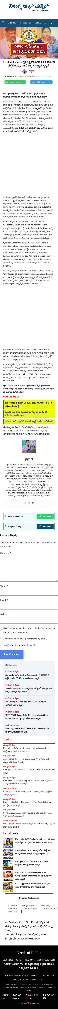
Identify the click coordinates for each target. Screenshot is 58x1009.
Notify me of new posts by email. (19, 645)
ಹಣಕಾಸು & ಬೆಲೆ (13, 912)
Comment (5, 553)
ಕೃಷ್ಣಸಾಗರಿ (32, 71)
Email (4, 600)
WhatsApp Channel (32, 389)
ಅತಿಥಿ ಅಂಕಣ (12, 906)
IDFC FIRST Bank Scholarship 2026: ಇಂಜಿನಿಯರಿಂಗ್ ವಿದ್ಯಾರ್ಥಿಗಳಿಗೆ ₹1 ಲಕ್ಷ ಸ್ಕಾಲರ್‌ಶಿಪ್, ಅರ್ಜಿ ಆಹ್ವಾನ (26, 716)
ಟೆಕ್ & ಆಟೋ (12, 909)
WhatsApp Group (13, 82)
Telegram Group (37, 82)
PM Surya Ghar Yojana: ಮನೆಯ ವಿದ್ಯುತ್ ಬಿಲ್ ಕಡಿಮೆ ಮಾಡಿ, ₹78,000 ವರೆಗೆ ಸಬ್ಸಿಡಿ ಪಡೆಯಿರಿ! (29, 825)
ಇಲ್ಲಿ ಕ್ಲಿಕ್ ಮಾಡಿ (31, 131)
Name (4, 586)
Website (4, 614)
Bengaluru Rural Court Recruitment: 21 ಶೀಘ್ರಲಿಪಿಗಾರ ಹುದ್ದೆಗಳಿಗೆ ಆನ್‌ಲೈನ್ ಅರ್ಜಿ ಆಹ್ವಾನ (27, 803)
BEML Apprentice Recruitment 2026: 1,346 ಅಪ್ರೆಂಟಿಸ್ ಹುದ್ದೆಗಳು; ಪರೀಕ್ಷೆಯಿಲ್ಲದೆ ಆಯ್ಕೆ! (27, 730)
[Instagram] (29, 503)
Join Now (46, 516)
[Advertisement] (29, 164)
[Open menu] (3, 23)
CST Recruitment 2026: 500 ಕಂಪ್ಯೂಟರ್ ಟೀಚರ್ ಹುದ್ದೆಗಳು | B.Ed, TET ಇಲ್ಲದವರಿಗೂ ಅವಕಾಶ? (27, 814)
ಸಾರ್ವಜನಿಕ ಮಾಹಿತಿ (12, 725)
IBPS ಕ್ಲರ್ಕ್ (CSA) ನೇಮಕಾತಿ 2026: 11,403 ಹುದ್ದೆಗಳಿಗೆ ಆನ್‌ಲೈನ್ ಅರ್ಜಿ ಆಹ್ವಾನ (25, 703)
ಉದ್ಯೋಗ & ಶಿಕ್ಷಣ (12, 671)
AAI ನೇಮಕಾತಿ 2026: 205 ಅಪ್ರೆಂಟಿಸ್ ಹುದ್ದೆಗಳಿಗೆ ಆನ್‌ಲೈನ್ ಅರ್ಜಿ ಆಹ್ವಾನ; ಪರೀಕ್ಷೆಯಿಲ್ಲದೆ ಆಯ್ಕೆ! (29, 690)
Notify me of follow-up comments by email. (25, 638)
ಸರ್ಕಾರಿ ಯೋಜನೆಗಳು (27, 76)
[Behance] (33, 503)
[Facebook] (25, 503)
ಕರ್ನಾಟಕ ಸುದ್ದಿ (44, 906)
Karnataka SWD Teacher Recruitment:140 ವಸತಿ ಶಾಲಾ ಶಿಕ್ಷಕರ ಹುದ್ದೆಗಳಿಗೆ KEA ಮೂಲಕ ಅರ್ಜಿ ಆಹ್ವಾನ (27, 676)
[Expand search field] (52, 23)
